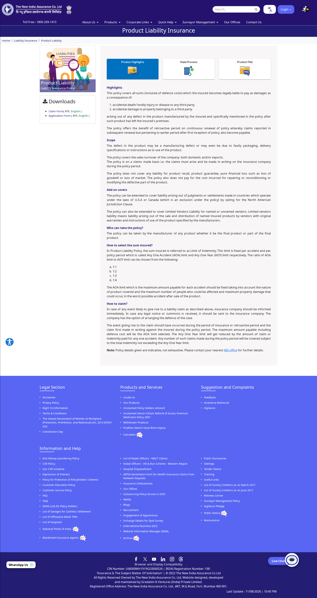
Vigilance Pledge (214, 506)
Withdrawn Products (135, 422)
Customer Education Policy (59, 485)
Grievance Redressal (216, 402)
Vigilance (209, 408)
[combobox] (269, 9)
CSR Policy (49, 463)
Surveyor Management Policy (222, 501)
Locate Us (129, 397)
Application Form (69, 115)
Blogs (126, 504)
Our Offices (232, 22)
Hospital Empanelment (137, 469)
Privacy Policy (51, 402)
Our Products (131, 402)
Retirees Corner (213, 495)
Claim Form (65, 111)
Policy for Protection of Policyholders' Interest (70, 479)
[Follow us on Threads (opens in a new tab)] (181, 559)
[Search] (256, 9)
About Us (89, 22)
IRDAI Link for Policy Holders (60, 506)
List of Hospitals (52, 522)
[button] (304, 9)
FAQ (45, 495)
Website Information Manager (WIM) (145, 531)
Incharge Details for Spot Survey (143, 520)
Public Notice (212, 513)
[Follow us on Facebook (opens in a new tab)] (136, 559)
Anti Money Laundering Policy (61, 458)
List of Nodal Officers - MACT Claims (145, 458)
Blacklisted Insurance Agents (61, 537)
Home (6, 40)
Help (45, 501)
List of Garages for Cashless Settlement (67, 511)
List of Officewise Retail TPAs (60, 517)
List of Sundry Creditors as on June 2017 (228, 490)
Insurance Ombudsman (138, 483)
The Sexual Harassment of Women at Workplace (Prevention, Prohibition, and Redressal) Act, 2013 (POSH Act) (77, 422)
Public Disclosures (215, 458)
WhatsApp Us (19, 565)
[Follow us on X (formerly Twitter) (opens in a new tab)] (145, 559)
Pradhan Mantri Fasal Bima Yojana (144, 427)
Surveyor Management (199, 22)
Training (209, 474)
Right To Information (55, 408)
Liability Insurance (25, 40)
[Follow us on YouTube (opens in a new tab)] (154, 559)
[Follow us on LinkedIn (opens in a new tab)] (163, 559)
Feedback (210, 397)
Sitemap (209, 463)
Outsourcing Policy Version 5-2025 (144, 494)
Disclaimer (49, 397)
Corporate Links (138, 22)
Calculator (129, 434)
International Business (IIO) (140, 526)
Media (127, 499)
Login (285, 9)
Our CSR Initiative (53, 469)
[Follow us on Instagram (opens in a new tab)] (172, 559)
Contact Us (254, 22)
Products (111, 22)
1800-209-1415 (47, 22)
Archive (127, 538)
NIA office (230, 350)
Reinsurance (211, 520)
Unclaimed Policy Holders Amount (144, 408)
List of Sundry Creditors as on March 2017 (230, 485)
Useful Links (211, 479)
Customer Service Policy (57, 490)
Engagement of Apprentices (140, 515)
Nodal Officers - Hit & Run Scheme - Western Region (155, 463)
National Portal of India (57, 529)
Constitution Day (53, 431)
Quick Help (166, 22)
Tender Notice (212, 469)
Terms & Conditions (55, 413)
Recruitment (131, 510)
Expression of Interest (56, 474)
